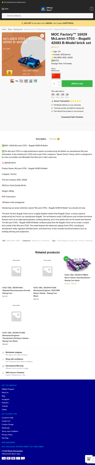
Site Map (5, 438)
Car (69, 241)
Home (4, 29)
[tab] (41, 137)
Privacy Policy (7, 435)
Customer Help (7, 418)
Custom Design (8, 424)
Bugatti (64, 241)
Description (41, 139)
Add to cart (77, 83)
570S (59, 241)
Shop (10, 29)
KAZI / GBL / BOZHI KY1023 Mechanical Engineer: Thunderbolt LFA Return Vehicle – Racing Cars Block (16, 337)
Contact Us (6, 421)
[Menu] (3, 9)
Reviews (53, 139)
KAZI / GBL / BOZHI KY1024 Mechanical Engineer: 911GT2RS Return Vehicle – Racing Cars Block (46, 292)
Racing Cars (18, 29)
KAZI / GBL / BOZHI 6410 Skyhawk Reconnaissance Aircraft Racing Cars (16, 290)
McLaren (74, 241)
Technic (81, 241)
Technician (46, 241)
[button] (89, 459)
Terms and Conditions (10, 431)
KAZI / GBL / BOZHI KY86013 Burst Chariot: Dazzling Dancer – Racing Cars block (78, 278)
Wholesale (6, 428)
